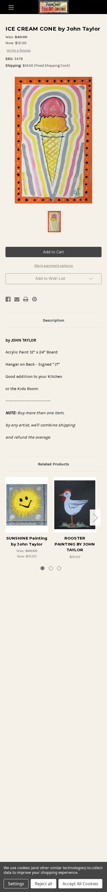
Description (53, 320)
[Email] (16, 299)
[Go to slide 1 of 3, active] (42, 568)
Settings (16, 884)
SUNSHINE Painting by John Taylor (27, 541)
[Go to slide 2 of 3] (51, 568)
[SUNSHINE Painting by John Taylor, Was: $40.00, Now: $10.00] (26, 505)
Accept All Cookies (80, 884)
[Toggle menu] (11, 7)
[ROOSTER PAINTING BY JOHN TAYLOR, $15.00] (74, 505)
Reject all (43, 884)
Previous (7, 517)
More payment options (53, 265)
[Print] (25, 299)
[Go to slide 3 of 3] (59, 568)
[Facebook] (8, 299)
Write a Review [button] (19, 50)
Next (95, 517)
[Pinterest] (34, 299)
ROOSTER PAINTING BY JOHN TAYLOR (75, 544)
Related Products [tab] (53, 464)
